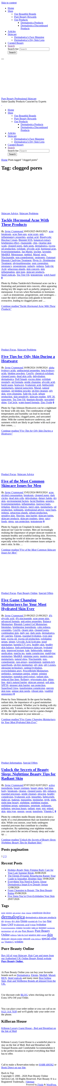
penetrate (35, 805)
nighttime (24, 802)
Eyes (40, 921)
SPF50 (4, 685)
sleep (41, 518)
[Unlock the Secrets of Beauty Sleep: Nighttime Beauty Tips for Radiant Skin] (29, 760)
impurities (36, 796)
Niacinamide (7, 257)
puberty (31, 266)
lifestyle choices (19, 507)
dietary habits (45, 498)
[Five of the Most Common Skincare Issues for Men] (29, 471)
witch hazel (49, 274)
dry (2, 921)
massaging (26, 799)
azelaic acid (33, 237)
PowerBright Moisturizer (35, 670)
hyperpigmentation (10, 251)
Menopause (17, 254)
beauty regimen (21, 788)
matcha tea (19, 653)
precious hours (19, 808)
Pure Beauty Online (27, 593)
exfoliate (21, 248)
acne (51, 492)
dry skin (16, 921)
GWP (10, 924)
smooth (26, 938)
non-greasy (21, 662)
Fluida (40, 1084)
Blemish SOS (25, 240)
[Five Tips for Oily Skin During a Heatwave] (29, 346)
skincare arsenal (36, 682)
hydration (41, 924)
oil (13, 931)
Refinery (24, 679)
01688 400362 (46, 1064)
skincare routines (28, 518)
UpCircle (12, 402)
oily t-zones (50, 665)
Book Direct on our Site (13, 1067)
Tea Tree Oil (23, 274)
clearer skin (27, 630)
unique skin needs (21, 691)
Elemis (17, 636)
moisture (43, 927)
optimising (24, 805)
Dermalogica (23, 975)
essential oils (33, 921)
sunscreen (6, 399)
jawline (37, 251)
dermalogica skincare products (40, 917)
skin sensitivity (21, 396)
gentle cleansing (32, 382)
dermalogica (41, 245)
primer (34, 673)
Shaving (20, 515)
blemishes (6, 627)
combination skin (10, 633)
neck (43, 254)
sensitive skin (8, 515)
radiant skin (42, 676)
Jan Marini (27, 251)
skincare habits (45, 515)
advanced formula (10, 621)
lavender (46, 251)
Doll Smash (21, 379)
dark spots (28, 245)
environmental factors (18, 501)
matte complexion (35, 653)
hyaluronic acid (33, 385)
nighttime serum (9, 805)
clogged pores (15, 245)
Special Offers (46, 593)
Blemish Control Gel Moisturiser (30, 624)
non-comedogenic (24, 257)
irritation (5, 507)
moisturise (38, 799)
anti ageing (17, 913)
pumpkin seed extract (24, 676)
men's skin (34, 507)
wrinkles (19, 941)
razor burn (50, 509)
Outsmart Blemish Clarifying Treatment (28, 259)
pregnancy (6, 266)
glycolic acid (33, 248)
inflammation (28, 504)
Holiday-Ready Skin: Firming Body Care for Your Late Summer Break (30, 871)
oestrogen (40, 257)
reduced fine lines (10, 679)
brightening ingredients (24, 627)
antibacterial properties (28, 370)
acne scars (33, 234)
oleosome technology (12, 667)
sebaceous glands (16, 269)
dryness (8, 921)
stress (11, 521)
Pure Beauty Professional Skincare (18, 98)
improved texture (15, 650)
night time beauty (10, 802)
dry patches (7, 636)
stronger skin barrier (20, 685)
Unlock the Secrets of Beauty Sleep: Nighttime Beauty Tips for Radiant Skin (28, 774)
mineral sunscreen (24, 388)
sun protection (22, 521)
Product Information (11, 762)
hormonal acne (48, 248)
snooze (20, 811)
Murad (36, 254)
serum (43, 935)
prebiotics (6, 673)
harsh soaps (7, 385)
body (3, 791)
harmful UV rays (22, 644)
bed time (48, 788)
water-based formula (29, 402)
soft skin (49, 682)
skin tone (20, 272)
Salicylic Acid (30, 393)
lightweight (36, 650)
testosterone (37, 274)
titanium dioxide (35, 399)
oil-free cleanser (40, 390)
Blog (24, 994)
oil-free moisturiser (23, 665)
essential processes (10, 794)
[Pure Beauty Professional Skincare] (29, 95)
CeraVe (30, 373)
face (44, 921)
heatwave (19, 385)
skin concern (32, 269)
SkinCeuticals (8, 274)
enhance (52, 791)
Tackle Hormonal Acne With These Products (25, 222)
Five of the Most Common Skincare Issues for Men (22, 483)
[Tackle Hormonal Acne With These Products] (29, 210)
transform (37, 811)
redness (40, 266)
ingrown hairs (43, 504)
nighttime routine (39, 802)
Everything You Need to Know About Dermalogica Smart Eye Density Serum (28, 883)
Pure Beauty (28, 931)
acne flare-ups (19, 234)
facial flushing (37, 501)
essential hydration (31, 636)
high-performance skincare (28, 647)
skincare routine (38, 396)
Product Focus (8, 349)
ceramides (6, 630)
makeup (15, 799)
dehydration (39, 376)
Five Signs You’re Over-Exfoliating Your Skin (31, 896)
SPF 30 (51, 396)
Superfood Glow (9, 688)
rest (43, 808)
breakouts (29, 495)
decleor (47, 912)
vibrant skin (37, 691)
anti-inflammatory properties (22, 235)
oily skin (38, 665)
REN (4, 978)
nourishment (35, 662)
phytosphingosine (22, 263)
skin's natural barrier (16, 682)
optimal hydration (33, 667)
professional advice (34, 509)
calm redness (43, 627)
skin (3, 811)
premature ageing (21, 673)
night (53, 799)
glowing (42, 794)
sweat (28, 811)
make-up (5, 799)
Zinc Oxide (46, 402)
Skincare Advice (9, 213)
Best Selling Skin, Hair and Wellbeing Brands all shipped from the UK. (28, 981)
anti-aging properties (31, 621)
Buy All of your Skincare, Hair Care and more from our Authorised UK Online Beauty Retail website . (27, 958)
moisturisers (46, 507)
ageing (9, 913)
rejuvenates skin (38, 679)
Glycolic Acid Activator (28, 641)
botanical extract (42, 240)
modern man (46, 656)
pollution (5, 808)
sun (2, 942)
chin (35, 243)
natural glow (21, 659)
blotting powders (16, 373)
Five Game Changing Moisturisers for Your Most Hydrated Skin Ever (23, 604)
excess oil (12, 638)
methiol (28, 254)
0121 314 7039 (9, 1011)
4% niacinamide (23, 618)
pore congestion (40, 263)
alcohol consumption (11, 495)
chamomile (26, 243)
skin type (11, 811)
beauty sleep (37, 788)
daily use (24, 633)
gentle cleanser (28, 794)
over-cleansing (14, 393)
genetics (50, 501)
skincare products (35, 272)
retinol (50, 808)
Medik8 (43, 975)
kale (27, 650)
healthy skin (38, 644)
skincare (5, 938)
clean (23, 913)
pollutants (18, 509)
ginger (12, 641)
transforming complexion (32, 688)
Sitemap (30, 1081)
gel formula (17, 382)
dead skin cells (24, 376)
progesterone (19, 266)
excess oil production (28, 638)
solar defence (36, 939)
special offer (49, 938)
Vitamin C (49, 811)
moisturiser (6, 931)
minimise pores (31, 656)
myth (46, 799)
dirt (44, 791)
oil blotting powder (20, 390)
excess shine (34, 379)
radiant (31, 808)
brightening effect (10, 243)
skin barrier (31, 515)
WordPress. (51, 1084)
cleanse (22, 791)
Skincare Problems (28, 213)
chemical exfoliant (44, 373)
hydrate (33, 925)
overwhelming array (11, 670)
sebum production (38, 512)
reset (38, 808)
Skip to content (9, 2)
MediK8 (5, 254)
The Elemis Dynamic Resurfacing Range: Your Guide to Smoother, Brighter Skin (32, 877)
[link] (11, 46)
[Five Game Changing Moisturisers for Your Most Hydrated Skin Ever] (29, 590)
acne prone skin (41, 618)
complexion (37, 912)
